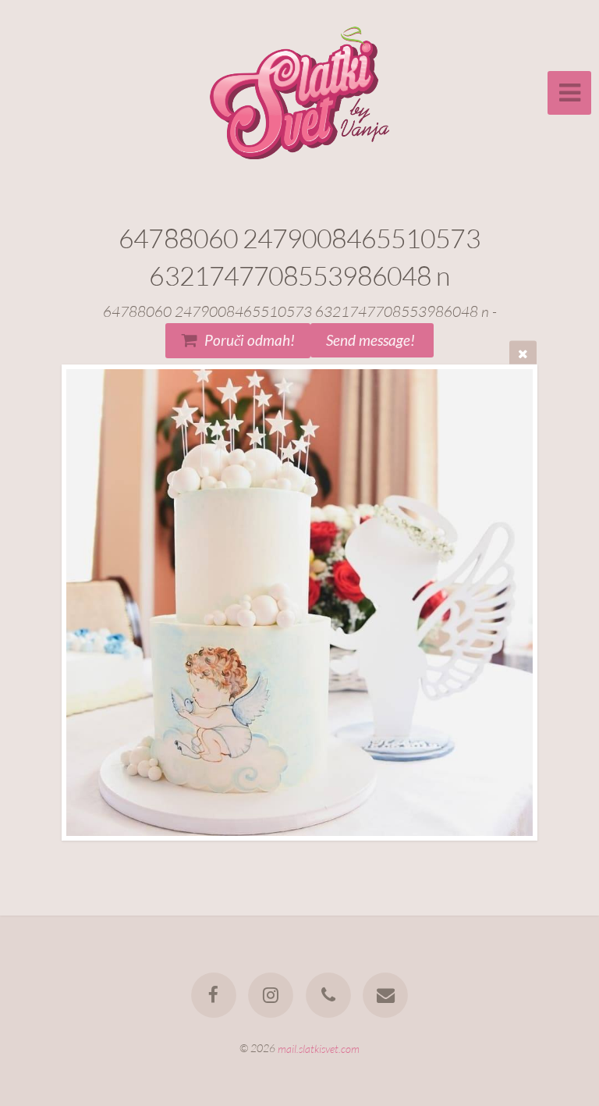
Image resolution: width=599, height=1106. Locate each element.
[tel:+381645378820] (328, 995)
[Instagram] (270, 995)
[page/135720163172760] (213, 995)
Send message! (372, 340)
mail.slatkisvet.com (319, 1047)
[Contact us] (385, 995)
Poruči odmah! (249, 340)
